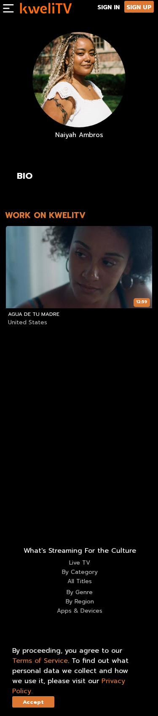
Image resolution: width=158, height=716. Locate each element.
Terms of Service (40, 661)
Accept (33, 702)
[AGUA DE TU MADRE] (79, 267)
